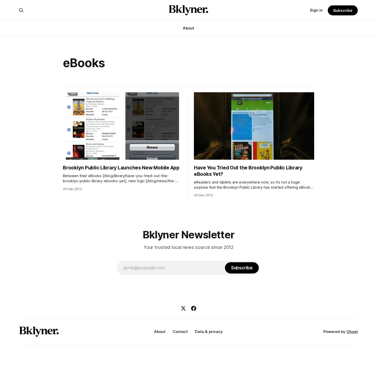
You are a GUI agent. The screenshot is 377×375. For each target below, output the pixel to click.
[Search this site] (21, 10)
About (188, 28)
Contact (180, 331)
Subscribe (342, 10)
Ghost (352, 331)
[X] (183, 308)
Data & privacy (209, 331)
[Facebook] (193, 308)
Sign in (316, 10)
